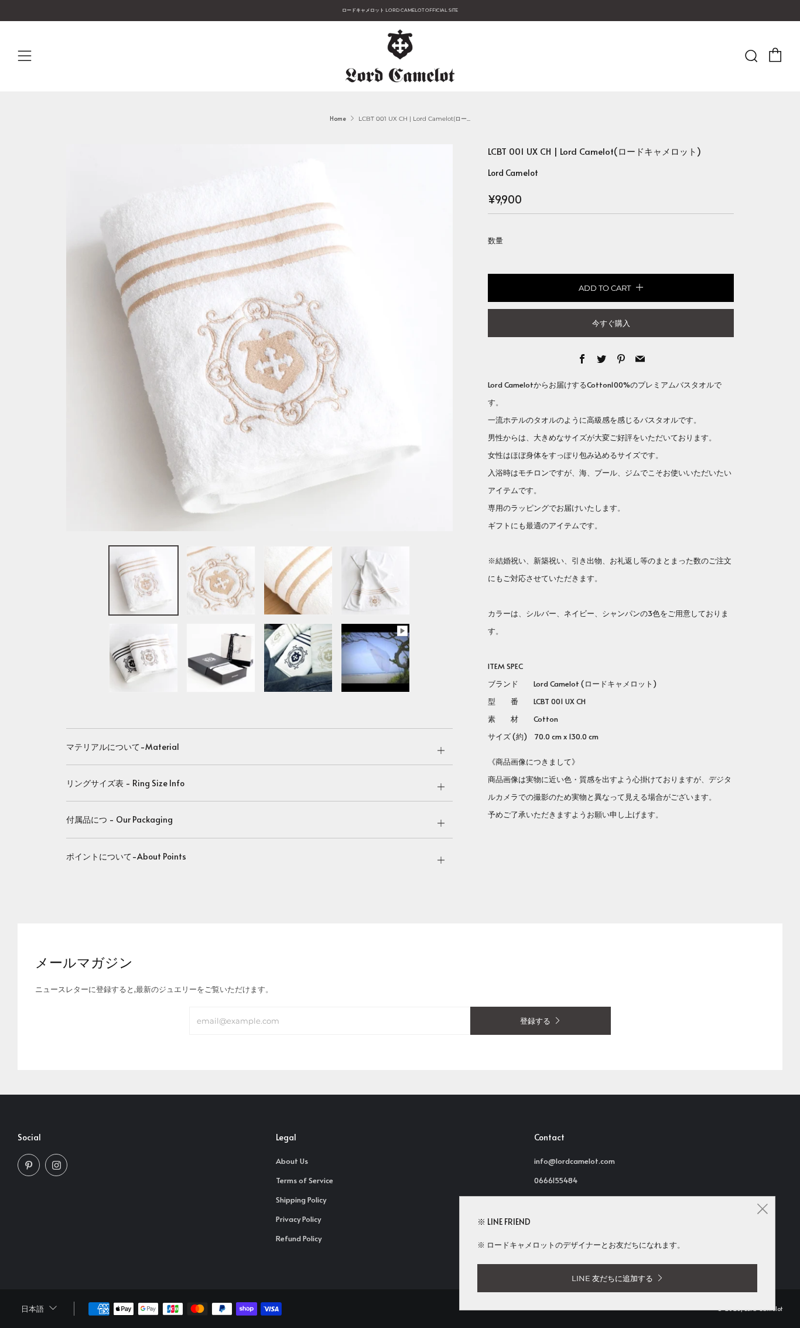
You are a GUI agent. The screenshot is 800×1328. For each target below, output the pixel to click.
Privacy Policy (298, 1219)
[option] (259, 337)
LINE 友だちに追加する (612, 1278)
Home (338, 118)
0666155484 (555, 1180)
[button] (143, 580)
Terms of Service (304, 1180)
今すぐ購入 (611, 323)
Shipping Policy (301, 1199)
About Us (292, 1161)
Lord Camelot (513, 172)
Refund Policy (299, 1238)
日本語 (32, 1309)
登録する (535, 1020)
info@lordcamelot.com (574, 1161)
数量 (495, 240)
